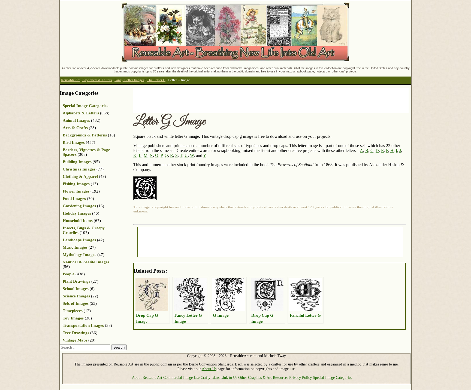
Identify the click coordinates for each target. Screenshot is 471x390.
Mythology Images (79, 254)
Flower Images (76, 191)
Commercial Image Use (181, 377)
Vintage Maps (75, 340)
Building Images (77, 162)
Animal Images (76, 120)
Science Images (76, 296)
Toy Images (73, 318)
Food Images (74, 198)
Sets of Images (76, 303)
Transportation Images (83, 325)
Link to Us (229, 377)
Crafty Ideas (210, 377)
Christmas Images (79, 169)
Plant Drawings (76, 281)
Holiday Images (77, 213)
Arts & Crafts (75, 128)
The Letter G (156, 80)
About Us (209, 369)
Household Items (78, 220)
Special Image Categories (85, 105)
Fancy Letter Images (129, 80)
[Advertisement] (232, 100)
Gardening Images (79, 206)
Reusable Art (70, 80)
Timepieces (73, 311)
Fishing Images (76, 184)
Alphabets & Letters (97, 80)
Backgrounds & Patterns (85, 135)
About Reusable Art (147, 377)
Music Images (75, 247)
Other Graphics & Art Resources (263, 377)
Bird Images (74, 142)
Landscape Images (79, 240)
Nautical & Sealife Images (86, 262)
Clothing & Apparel (80, 176)
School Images (76, 289)
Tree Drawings (76, 333)
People (68, 274)
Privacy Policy (300, 377)
